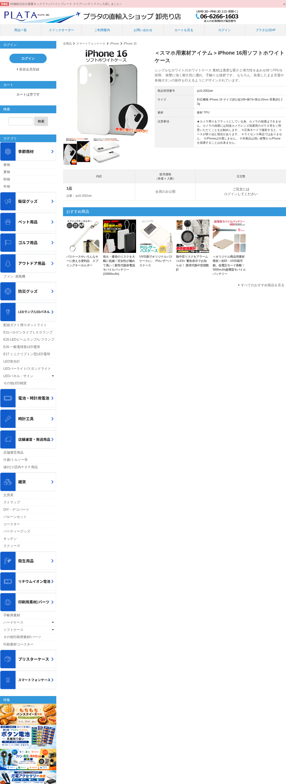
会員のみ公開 (165, 191)
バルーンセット (15, 517)
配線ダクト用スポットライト (25, 325)
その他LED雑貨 (15, 383)
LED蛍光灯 (11, 361)
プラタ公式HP (265, 30)
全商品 (67, 43)
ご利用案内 (102, 30)
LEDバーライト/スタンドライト (27, 368)
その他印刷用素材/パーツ (22, 637)
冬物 (6, 186)
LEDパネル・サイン (18, 376)
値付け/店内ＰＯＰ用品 (20, 467)
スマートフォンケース (90, 43)
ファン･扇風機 (14, 276)
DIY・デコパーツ (16, 509)
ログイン (224, 30)
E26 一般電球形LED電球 (21, 347)
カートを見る (184, 30)
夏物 (6, 172)
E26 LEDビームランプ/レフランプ (28, 339)
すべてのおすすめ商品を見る (262, 285)
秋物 (6, 179)
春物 (6, 165)
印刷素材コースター (18, 644)
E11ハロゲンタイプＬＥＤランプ (28, 332)
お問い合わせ (143, 30)
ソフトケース (13, 630)
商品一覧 (20, 30)
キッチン (10, 538)
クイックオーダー (61, 30)
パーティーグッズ (16, 531)
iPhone (114, 43)
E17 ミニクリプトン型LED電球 (26, 354)
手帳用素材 (11, 615)
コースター (11, 524)
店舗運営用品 (13, 452)
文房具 (8, 495)
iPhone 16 (130, 43)
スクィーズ (11, 546)
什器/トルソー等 (15, 459)
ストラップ (11, 502)
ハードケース (13, 622)
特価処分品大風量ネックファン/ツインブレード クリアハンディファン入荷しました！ (66, 4)
